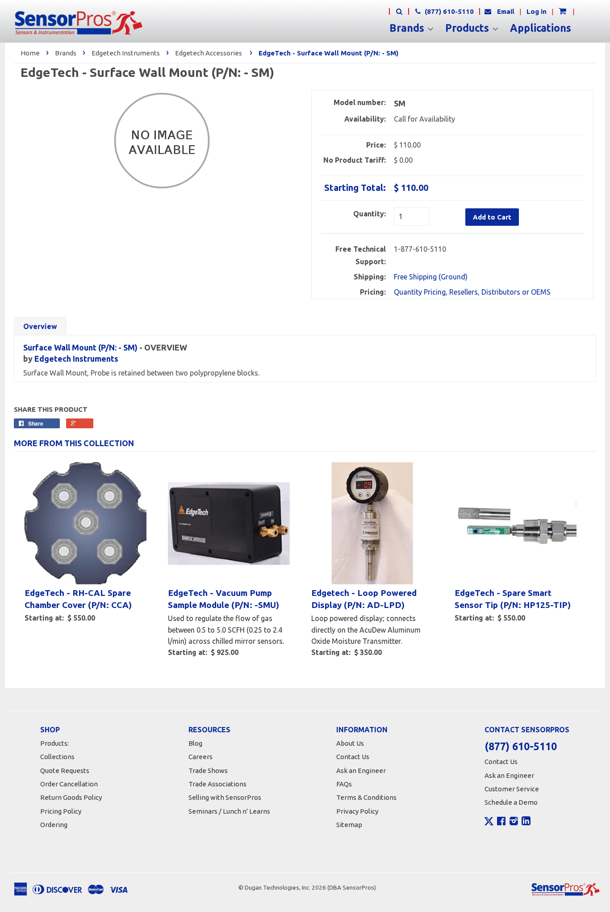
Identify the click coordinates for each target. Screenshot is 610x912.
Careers (200, 756)
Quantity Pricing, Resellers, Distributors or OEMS (472, 292)
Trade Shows (208, 770)
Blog (195, 743)
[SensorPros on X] (489, 823)
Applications (540, 28)
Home (30, 53)
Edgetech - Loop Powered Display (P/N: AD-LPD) (364, 599)
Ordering (53, 824)
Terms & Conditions (366, 797)
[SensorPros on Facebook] (501, 822)
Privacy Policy (357, 811)
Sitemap (349, 824)
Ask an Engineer (361, 770)
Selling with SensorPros (224, 797)
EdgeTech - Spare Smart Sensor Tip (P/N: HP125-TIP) (513, 599)
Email (505, 11)
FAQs (344, 784)
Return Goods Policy (71, 797)
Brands (408, 28)
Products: (54, 743)
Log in (536, 11)
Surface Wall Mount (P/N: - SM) (80, 347)
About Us (350, 743)
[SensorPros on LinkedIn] (526, 822)
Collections (57, 756)
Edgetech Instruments (126, 53)
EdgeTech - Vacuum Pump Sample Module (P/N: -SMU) (223, 599)
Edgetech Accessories (208, 53)
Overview (40, 326)
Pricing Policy (60, 811)
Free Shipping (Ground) (431, 277)
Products (468, 28)
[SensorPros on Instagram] (513, 822)
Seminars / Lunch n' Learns (229, 811)
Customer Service (512, 789)
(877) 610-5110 (448, 11)
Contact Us (352, 756)
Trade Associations (217, 784)
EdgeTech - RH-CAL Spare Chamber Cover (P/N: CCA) (78, 599)
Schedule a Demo (511, 802)
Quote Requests (64, 770)
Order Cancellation (69, 784)
